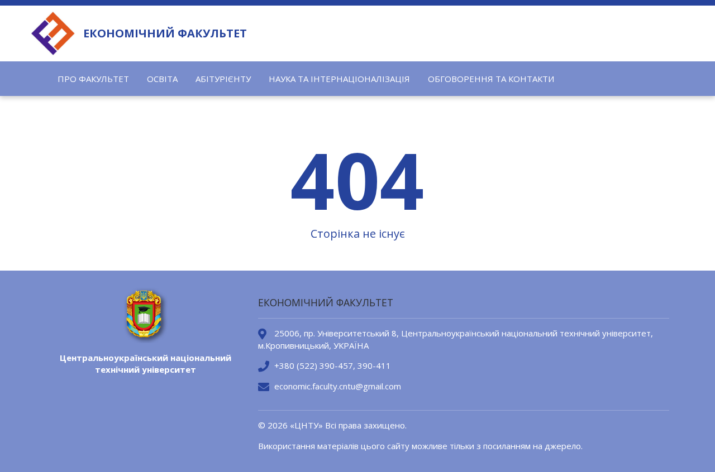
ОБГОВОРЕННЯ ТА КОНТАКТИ (491, 78)
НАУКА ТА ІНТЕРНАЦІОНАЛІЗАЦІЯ (339, 78)
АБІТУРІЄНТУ (223, 78)
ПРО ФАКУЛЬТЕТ (93, 78)
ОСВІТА (162, 78)
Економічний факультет (165, 33)
